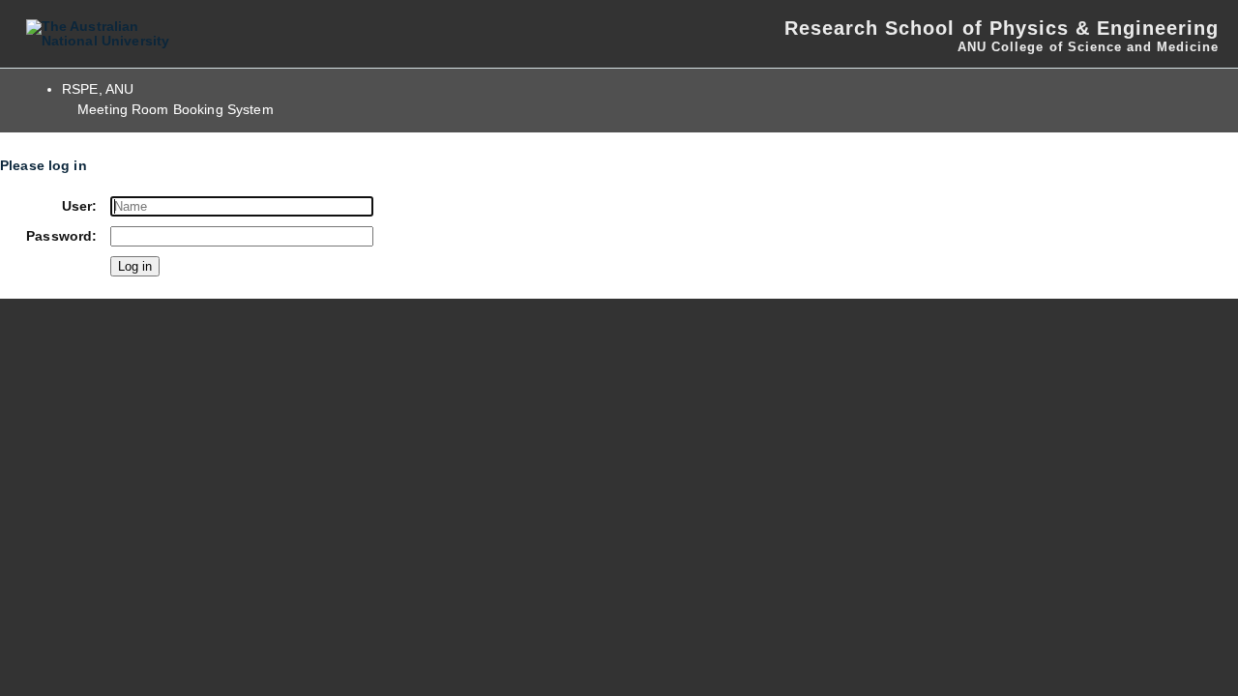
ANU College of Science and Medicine (1088, 47)
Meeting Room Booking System (175, 109)
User (77, 206)
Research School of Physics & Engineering (1001, 28)
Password (59, 236)
